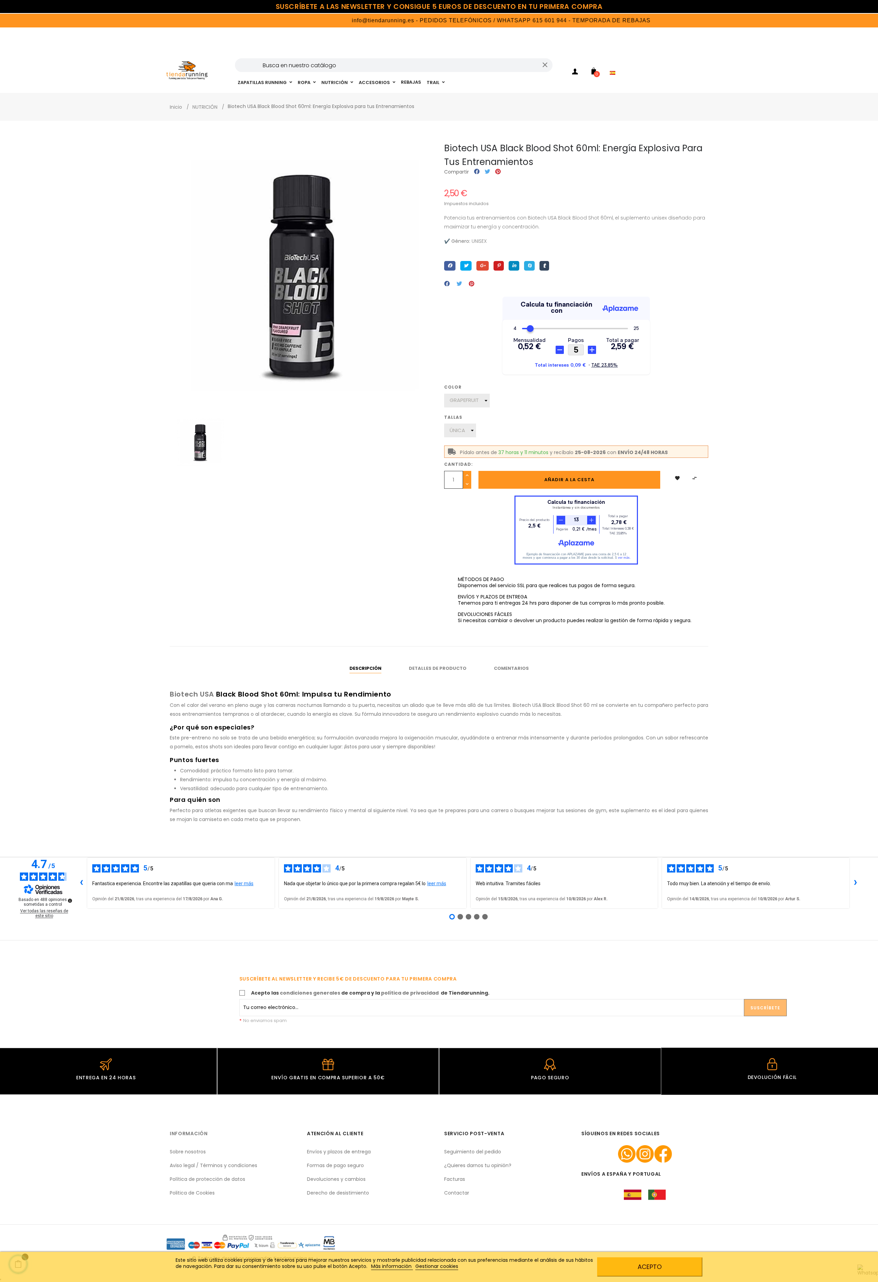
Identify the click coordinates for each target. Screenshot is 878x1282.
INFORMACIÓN (189, 1133)
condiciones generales (310, 992)
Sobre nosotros (188, 1151)
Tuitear (487, 172)
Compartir (476, 172)
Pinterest (498, 172)
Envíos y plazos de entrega (339, 1151)
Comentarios (511, 668)
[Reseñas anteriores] (81, 883)
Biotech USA (192, 694)
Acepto (650, 1266)
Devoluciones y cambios (336, 1179)
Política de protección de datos (207, 1179)
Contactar (456, 1192)
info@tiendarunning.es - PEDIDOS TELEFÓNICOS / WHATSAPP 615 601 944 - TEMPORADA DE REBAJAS (462, 20)
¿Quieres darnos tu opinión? (477, 1165)
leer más (244, 883)
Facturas (454, 1179)
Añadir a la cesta (569, 479)
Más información (392, 1266)
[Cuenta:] (575, 72)
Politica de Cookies (192, 1192)
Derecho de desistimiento (338, 1192)
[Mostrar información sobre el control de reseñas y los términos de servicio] (70, 900)
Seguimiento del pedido (472, 1151)
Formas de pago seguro (335, 1165)
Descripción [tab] (365, 668)
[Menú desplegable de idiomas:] (614, 63)
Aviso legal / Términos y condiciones (213, 1165)
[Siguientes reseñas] (855, 883)
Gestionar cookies (436, 1266)
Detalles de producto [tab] (437, 668)
